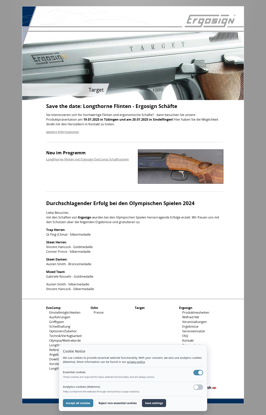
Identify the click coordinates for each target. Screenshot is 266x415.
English (205, 387)
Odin (94, 308)
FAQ (185, 336)
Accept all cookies (78, 403)
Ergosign (185, 308)
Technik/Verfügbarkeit (65, 336)
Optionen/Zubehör (63, 331)
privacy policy (136, 362)
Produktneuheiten (195, 312)
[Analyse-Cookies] (198, 387)
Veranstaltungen (194, 322)
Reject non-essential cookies (118, 403)
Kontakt (188, 340)
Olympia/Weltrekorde (65, 340)
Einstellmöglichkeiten (64, 312)
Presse (99, 312)
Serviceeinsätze (193, 331)
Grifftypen (56, 322)
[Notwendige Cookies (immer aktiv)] (198, 372)
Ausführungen (59, 317)
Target (140, 308)
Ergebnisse (190, 326)
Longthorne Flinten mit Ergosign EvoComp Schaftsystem (87, 159)
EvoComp (53, 308)
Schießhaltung (59, 326)
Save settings (154, 403)
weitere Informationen (62, 132)
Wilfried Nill (190, 317)
